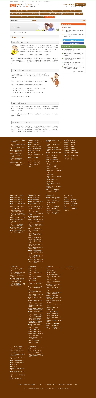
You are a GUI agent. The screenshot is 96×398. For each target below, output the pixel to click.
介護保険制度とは (51, 271)
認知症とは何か (33, 271)
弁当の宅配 (14, 364)
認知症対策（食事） (34, 199)
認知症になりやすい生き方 (18, 217)
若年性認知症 (78, 13)
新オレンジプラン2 (34, 342)
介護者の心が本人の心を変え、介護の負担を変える (54, 190)
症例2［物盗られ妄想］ (53, 179)
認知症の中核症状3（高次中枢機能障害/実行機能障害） (36, 309)
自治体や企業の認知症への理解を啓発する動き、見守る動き (74, 59)
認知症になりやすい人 (24, 13)
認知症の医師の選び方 (52, 208)
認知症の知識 (77, 11)
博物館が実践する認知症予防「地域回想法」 (36, 217)
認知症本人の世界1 (70, 146)
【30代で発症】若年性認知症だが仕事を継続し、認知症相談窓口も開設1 (18, 280)
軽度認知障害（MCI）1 (35, 331)
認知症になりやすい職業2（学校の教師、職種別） (17, 210)
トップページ (13, 32)
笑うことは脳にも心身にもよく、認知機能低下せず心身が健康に (36, 230)
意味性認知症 (32, 280)
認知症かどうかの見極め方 (54, 210)
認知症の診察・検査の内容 (36, 148)
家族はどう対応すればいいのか (52, 11)
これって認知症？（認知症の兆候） (20, 11)
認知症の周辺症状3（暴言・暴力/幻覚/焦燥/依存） (36, 319)
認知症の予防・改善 (55, 13)
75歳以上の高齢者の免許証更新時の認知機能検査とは (74, 54)
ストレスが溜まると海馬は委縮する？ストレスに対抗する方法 (36, 225)
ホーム (69, 6)
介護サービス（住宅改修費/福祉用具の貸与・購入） (54, 293)
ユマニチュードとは (70, 269)
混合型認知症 (32, 278)
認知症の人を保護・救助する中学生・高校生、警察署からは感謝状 (74, 68)
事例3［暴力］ (50, 174)
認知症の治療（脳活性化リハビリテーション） (54, 212)
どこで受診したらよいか (35, 146)
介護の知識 (14, 13)
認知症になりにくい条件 (17, 201)
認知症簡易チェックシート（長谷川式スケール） (18, 151)
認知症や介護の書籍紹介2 (17, 362)
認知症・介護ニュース (26, 17)
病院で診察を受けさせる (35, 150)
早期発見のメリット (34, 144)
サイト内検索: (14, 20)
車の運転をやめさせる (52, 165)
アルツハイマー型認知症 (35, 276)
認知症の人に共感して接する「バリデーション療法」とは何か (36, 234)
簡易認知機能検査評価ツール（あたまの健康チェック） (18, 159)
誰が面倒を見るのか (52, 157)
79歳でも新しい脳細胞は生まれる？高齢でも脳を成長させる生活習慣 (36, 261)
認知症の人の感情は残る (71, 150)
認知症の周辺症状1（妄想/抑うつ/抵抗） (36, 312)
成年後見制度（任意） (34, 163)
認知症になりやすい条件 (17, 199)
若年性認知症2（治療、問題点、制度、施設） (18, 273)
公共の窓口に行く (33, 152)
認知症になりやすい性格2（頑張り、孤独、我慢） (17, 225)
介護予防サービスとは (52, 279)
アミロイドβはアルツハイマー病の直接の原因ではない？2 (36, 288)
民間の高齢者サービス (52, 307)
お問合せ (75, 6)
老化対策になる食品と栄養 (36, 201)
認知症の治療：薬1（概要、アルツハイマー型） (54, 198)
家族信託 (31, 166)
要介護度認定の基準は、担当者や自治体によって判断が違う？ (54, 276)
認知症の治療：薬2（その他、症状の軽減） (53, 201)
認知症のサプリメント (68, 13)
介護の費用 (50, 309)
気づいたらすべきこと (36, 11)
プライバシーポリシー (63, 384)
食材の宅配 (14, 366)
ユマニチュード (15, 17)
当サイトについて (40, 384)
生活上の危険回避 (33, 327)
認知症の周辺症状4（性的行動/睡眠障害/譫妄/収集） (36, 322)
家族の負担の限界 (51, 167)
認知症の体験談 (50, 17)
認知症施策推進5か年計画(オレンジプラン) (35, 337)
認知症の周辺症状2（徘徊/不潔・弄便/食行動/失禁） (36, 315)
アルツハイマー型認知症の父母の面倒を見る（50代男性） (74, 35)
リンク (54, 384)
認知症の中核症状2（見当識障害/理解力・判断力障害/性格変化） (36, 305)
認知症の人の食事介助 (52, 313)
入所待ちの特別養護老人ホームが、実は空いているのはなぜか (74, 50)
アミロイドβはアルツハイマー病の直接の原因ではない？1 (36, 283)
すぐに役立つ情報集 (39, 17)
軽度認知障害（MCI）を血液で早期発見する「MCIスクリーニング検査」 (18, 164)
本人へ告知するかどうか (53, 155)
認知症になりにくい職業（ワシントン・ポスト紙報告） (18, 214)
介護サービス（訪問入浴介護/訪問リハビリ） (54, 285)
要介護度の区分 (51, 272)
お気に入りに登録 (80, 4)
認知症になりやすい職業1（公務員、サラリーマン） (18, 207)
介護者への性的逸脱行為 (53, 325)
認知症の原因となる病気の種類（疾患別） (36, 295)
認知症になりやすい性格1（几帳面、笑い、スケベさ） (17, 221)
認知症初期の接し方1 (52, 147)
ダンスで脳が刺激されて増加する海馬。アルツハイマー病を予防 (36, 256)
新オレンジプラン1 (34, 340)
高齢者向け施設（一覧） (53, 295)
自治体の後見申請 (33, 164)
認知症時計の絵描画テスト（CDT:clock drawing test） (18, 155)
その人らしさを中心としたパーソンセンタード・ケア (54, 328)
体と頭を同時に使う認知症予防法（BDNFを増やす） (36, 207)
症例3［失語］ (50, 181)
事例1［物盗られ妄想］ (53, 168)
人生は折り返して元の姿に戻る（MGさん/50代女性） (73, 31)
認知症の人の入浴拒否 (52, 315)
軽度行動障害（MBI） (34, 329)
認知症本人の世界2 (70, 148)
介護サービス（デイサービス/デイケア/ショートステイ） (54, 289)
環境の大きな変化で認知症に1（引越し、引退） (18, 228)
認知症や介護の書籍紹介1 (17, 360)
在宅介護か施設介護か (52, 311)
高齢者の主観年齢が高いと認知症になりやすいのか (36, 238)
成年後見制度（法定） (34, 161)
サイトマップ (82, 6)
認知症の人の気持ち (67, 11)
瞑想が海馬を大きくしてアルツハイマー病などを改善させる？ (36, 221)
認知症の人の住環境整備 (53, 323)
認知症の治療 (35, 13)
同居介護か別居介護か (52, 159)
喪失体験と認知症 (69, 159)
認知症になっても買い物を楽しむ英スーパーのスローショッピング (74, 63)
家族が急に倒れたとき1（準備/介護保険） (54, 298)
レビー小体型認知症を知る (54, 206)
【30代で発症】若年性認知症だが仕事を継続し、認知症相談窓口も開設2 (18, 284)
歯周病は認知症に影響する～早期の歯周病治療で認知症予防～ (36, 252)
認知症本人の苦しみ (70, 144)
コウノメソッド (44, 13)
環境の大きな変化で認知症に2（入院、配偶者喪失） (18, 231)
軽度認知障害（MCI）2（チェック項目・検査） (36, 334)
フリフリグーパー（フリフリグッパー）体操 (36, 210)
